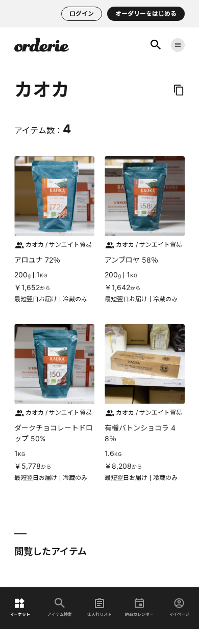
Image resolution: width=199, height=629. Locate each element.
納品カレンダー (139, 614)
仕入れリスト (99, 614)
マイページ (179, 614)
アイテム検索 (59, 614)
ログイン (81, 13)
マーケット (20, 614)
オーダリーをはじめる (146, 13)
